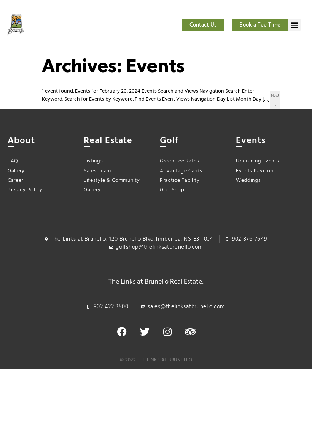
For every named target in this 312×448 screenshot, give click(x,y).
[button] (294, 25)
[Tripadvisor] (190, 331)
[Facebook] (121, 331)
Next (275, 96)
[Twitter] (144, 331)
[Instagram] (167, 331)
